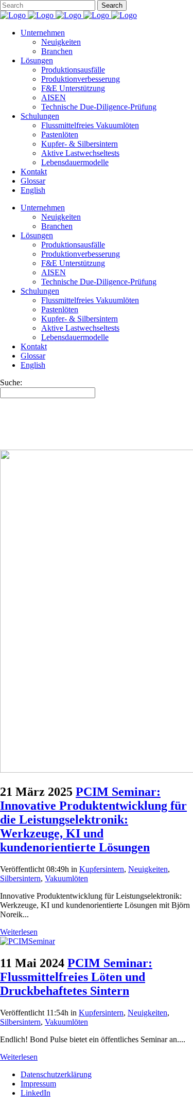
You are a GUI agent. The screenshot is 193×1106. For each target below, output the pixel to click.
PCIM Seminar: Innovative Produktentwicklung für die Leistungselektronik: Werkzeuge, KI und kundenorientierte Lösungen (93, 819)
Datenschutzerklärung (56, 1074)
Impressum (38, 1083)
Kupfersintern (101, 869)
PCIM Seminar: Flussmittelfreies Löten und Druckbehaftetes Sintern (76, 976)
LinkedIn (35, 1093)
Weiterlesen (19, 931)
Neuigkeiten (148, 869)
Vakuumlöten (66, 878)
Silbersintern (20, 878)
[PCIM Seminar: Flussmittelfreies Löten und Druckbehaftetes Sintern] (27, 941)
